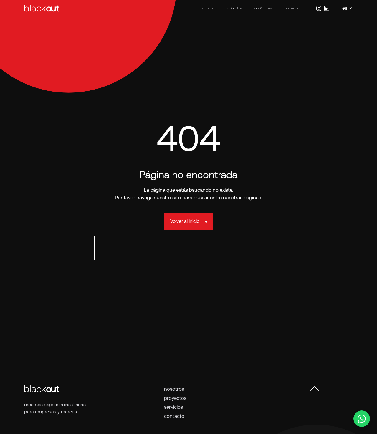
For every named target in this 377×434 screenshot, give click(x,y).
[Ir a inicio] (41, 8)
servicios (263, 8)
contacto (291, 8)
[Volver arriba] (314, 388)
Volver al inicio (184, 221)
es (344, 8)
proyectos (233, 8)
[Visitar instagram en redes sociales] (318, 8)
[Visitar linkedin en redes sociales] (326, 8)
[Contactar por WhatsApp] (361, 418)
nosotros (205, 8)
